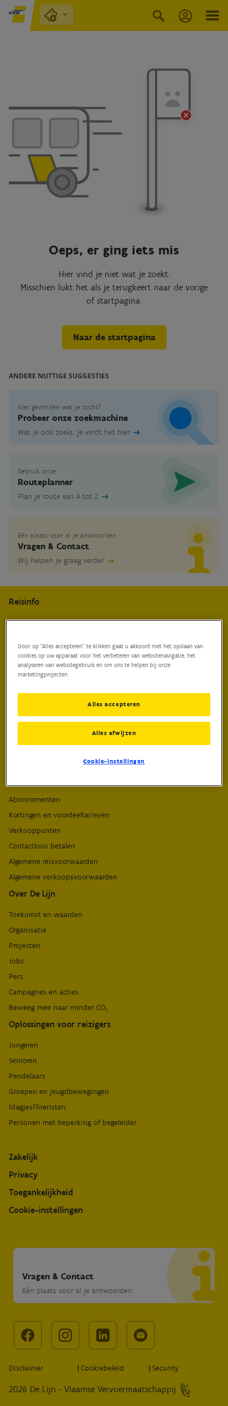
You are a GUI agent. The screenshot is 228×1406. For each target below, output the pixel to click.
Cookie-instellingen (114, 761)
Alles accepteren (114, 704)
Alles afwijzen (114, 733)
